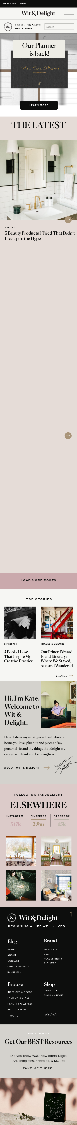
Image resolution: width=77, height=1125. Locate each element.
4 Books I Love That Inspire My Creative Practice (18, 656)
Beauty (10, 227)
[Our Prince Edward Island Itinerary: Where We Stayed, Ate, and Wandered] (57, 623)
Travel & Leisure (53, 644)
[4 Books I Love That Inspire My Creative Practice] (20, 623)
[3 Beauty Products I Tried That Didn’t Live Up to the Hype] (38, 180)
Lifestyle (10, 644)
